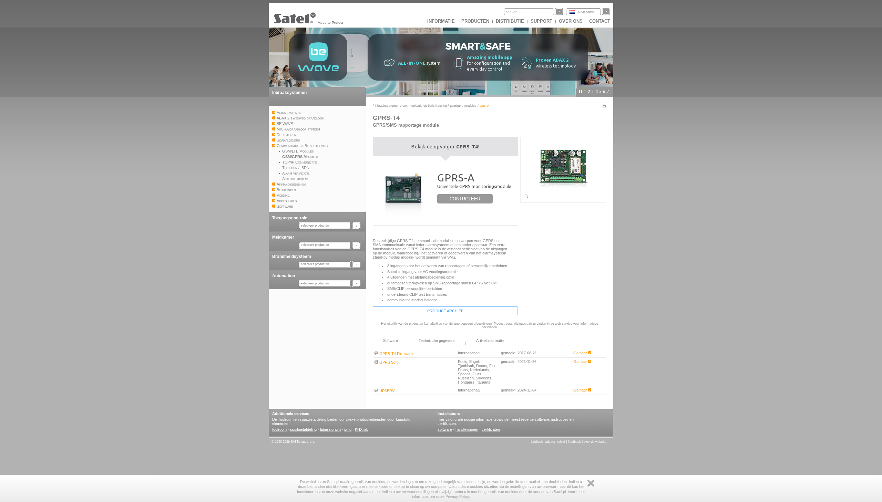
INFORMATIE (441, 21)
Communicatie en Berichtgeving (424, 105)
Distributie (510, 21)
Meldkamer (283, 237)
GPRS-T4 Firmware (395, 354)
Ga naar (580, 353)
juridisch (537, 441)
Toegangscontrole (289, 218)
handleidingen (466, 429)
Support (541, 21)
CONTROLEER (465, 198)
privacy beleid (555, 441)
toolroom (279, 429)
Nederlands (586, 12)
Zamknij (590, 483)
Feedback (574, 441)
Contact (599, 21)
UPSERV (386, 391)
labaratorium (330, 429)
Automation (283, 275)
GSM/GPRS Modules (463, 105)
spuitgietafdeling (303, 429)
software (445, 429)
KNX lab (361, 429)
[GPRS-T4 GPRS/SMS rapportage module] (563, 198)
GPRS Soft (388, 362)
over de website (595, 441)
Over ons (571, 21)
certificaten (491, 429)
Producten (475, 21)
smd (347, 429)
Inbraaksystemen (289, 92)
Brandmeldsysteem (291, 256)
